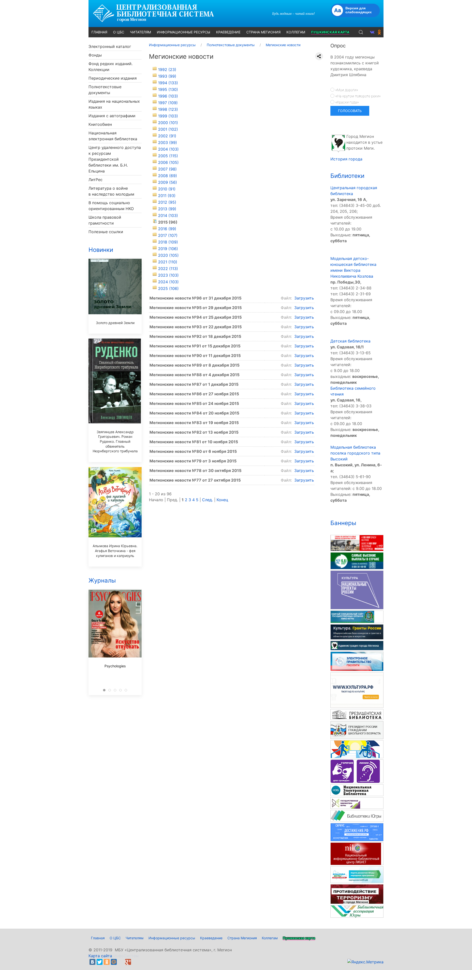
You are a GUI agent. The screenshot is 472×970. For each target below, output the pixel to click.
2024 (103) (168, 281)
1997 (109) (168, 102)
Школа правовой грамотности (104, 220)
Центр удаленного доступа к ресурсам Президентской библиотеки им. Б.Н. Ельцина (114, 159)
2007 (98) (167, 169)
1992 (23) (167, 69)
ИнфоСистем (126, 955)
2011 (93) (167, 195)
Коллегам (270, 938)
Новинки (100, 249)
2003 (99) (167, 142)
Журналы (102, 580)
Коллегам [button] (295, 32)
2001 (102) (168, 129)
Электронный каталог (109, 46)
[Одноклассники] (107, 962)
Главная (98, 938)
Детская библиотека (350, 341)
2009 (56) (167, 182)
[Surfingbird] (135, 962)
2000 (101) (168, 122)
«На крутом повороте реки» (357, 96)
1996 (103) (168, 96)
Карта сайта (100, 955)
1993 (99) (167, 76)
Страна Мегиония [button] (263, 32)
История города (346, 159)
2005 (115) (168, 155)
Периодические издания (112, 78)
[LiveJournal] (121, 962)
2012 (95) (167, 202)
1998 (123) (168, 109)
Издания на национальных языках (114, 104)
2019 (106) (168, 248)
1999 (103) (168, 116)
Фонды (95, 55)
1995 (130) (168, 89)
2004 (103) (168, 149)
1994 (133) (168, 82)
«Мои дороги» (346, 90)
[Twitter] (100, 962)
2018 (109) (168, 242)
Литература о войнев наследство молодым (111, 191)
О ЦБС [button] (118, 32)
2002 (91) (167, 135)
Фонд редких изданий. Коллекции (110, 66)
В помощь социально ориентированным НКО (111, 205)
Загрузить (304, 298)
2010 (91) (167, 188)
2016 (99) (167, 228)
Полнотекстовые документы (104, 89)
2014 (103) (168, 215)
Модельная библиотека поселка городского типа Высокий (355, 453)
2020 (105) (168, 255)
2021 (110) (167, 261)
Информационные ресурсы (171, 938)
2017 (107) (167, 235)
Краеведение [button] (228, 32)
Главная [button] (99, 32)
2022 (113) (168, 268)
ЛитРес (95, 179)
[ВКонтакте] (92, 962)
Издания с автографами (111, 115)
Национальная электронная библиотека (112, 135)
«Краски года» (346, 102)
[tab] (104, 690)
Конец (222, 499)
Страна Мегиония (242, 938)
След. (207, 499)
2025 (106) (168, 288)
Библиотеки (347, 175)
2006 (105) (168, 162)
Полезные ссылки (105, 231)
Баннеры (343, 523)
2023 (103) (168, 275)
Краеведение (211, 938)
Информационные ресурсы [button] (183, 32)
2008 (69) (167, 175)
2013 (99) (167, 208)
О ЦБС (115, 938)
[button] (360, 32)
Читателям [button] (140, 32)
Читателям (135, 938)
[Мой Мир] (114, 962)
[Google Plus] (128, 962)
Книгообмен (100, 124)
